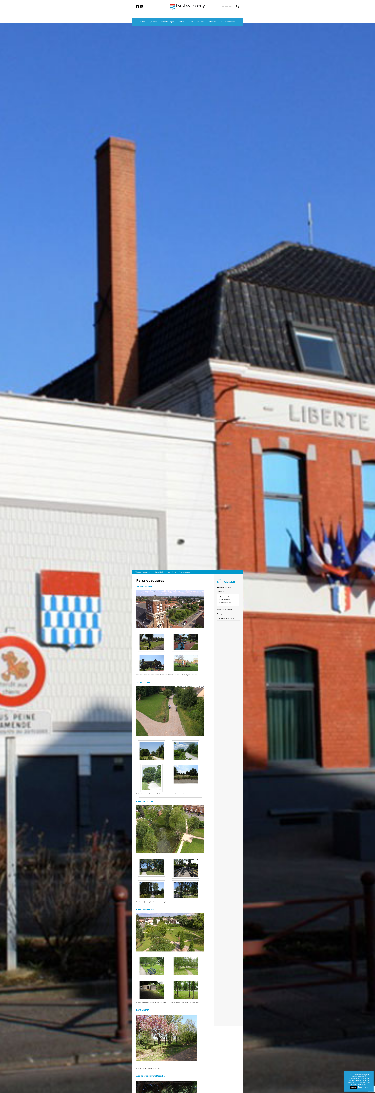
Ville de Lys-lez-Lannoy (142, 572)
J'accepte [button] (353, 1087)
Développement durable (224, 587)
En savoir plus (363, 1087)
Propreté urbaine (225, 597)
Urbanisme (212, 22)
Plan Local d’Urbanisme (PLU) (225, 618)
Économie (200, 22)
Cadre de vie (171, 572)
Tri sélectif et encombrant (224, 609)
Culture (181, 22)
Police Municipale (168, 22)
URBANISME (159, 572)
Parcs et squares (225, 600)
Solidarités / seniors (228, 22)
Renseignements (222, 614)
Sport (191, 22)
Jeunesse (154, 22)
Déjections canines (225, 602)
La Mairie (143, 22)
